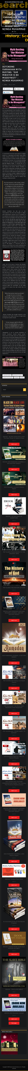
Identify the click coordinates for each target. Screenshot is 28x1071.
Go (24, 389)
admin (4, 84)
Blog (3, 64)
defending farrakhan (17, 375)
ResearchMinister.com (14, 2)
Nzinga (22, 377)
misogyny (17, 377)
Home (14, 31)
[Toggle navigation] (14, 5)
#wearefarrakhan (7, 375)
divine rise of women (8, 377)
